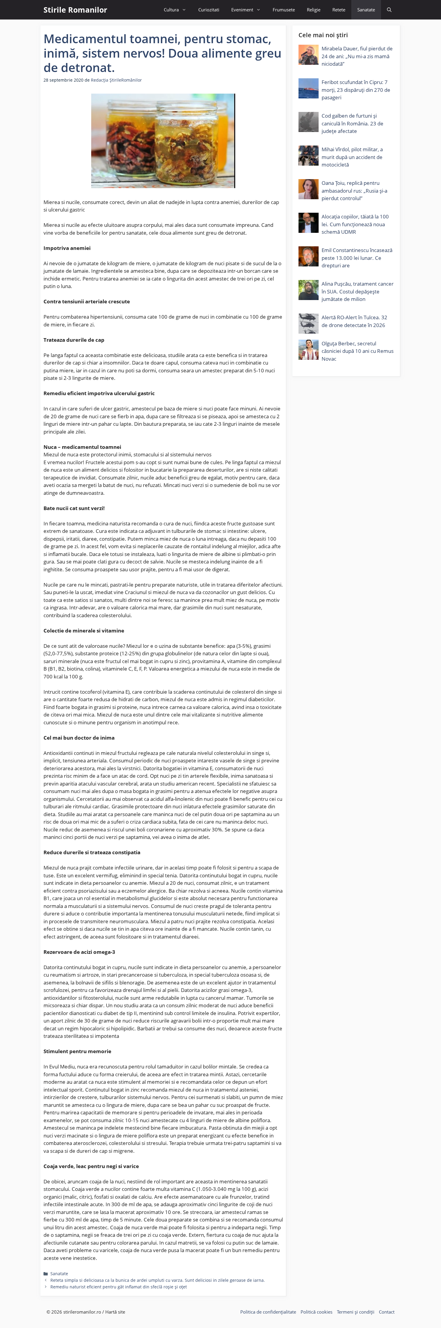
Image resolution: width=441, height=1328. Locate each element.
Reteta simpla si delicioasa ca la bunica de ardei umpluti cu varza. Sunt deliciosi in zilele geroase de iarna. (157, 1280)
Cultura (171, 10)
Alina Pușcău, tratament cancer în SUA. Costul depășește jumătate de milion (358, 291)
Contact (386, 1312)
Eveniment (242, 10)
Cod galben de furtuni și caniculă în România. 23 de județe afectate (352, 123)
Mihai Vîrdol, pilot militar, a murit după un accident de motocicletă (352, 157)
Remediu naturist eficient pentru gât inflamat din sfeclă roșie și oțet (118, 1287)
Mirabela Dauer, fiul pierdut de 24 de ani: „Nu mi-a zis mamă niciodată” (357, 56)
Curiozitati (208, 10)
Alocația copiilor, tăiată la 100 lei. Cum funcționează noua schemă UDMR (355, 224)
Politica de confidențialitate (268, 1312)
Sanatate (366, 10)
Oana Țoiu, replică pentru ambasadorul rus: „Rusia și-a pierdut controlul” (354, 190)
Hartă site (115, 1312)
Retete (338, 10)
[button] (389, 10)
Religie (313, 10)
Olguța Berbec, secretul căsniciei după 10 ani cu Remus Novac (358, 351)
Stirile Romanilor (75, 10)
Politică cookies (316, 1312)
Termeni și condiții (355, 1312)
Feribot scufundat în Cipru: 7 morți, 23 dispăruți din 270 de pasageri (356, 90)
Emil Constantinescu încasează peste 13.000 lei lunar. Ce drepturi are (357, 258)
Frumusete (284, 10)
